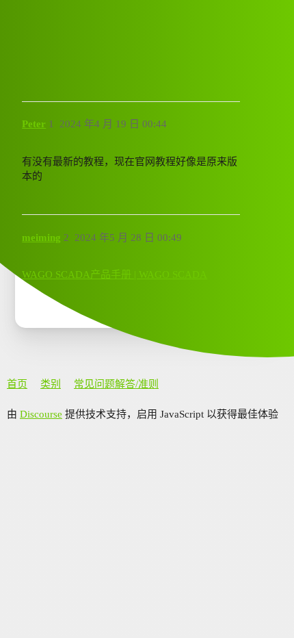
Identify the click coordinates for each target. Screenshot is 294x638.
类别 (50, 384)
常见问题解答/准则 (116, 384)
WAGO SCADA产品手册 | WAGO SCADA (114, 274)
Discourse (41, 414)
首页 (17, 384)
